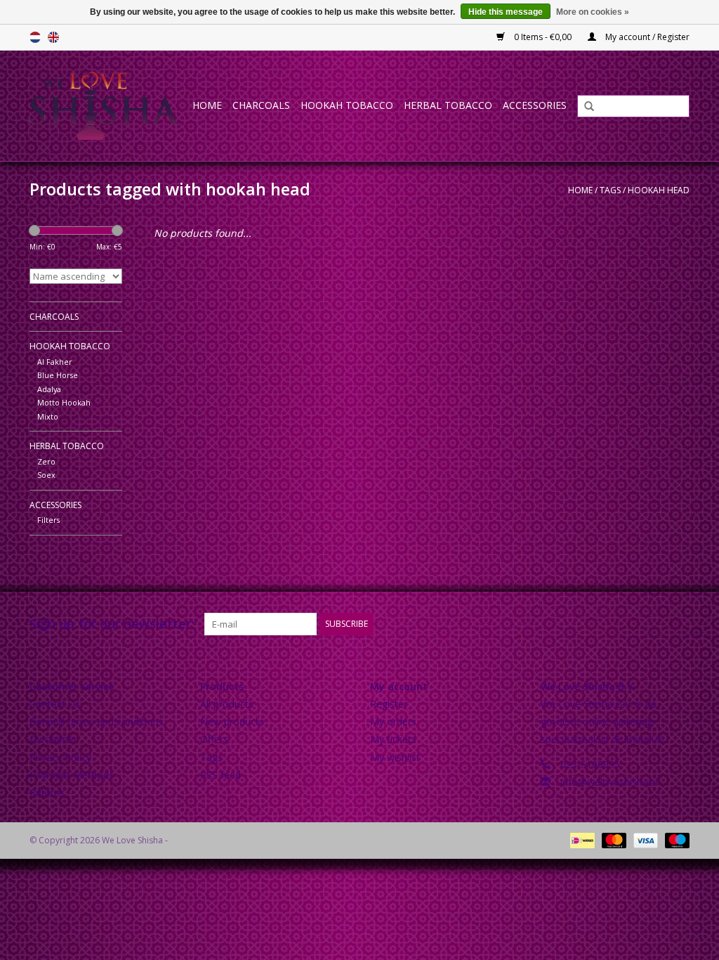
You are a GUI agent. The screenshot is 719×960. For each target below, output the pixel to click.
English (53, 37)
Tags (610, 190)
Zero (46, 461)
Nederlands (35, 37)
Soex (46, 474)
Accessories (535, 105)
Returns (47, 792)
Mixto (47, 416)
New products (232, 721)
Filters (48, 519)
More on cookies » (592, 12)
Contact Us (54, 704)
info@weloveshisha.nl (609, 782)
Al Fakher (54, 361)
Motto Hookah (64, 402)
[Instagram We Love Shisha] (678, 624)
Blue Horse (57, 375)
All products (226, 704)
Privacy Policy (60, 757)
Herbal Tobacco (448, 105)
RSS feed (220, 774)
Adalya (49, 389)
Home (207, 105)
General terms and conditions (96, 721)
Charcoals (261, 105)
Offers (214, 739)
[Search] (584, 107)
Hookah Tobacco (347, 105)
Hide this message (505, 12)
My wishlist (395, 757)
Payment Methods (71, 774)
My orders (393, 721)
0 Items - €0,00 (543, 37)
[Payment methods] (580, 839)
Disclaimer (53, 739)
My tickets (393, 739)
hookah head (659, 190)
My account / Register (646, 37)
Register (388, 704)
